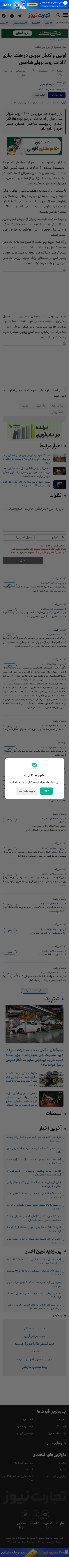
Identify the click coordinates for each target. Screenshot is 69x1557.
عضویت (46, 790)
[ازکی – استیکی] (34, 4)
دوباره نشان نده (27, 791)
